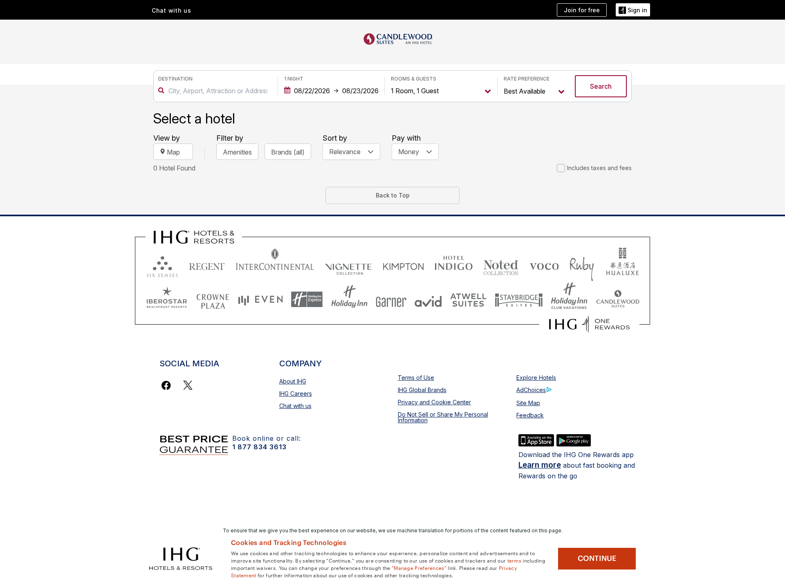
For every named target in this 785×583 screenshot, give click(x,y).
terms (514, 560)
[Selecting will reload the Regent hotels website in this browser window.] (207, 264)
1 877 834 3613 (259, 447)
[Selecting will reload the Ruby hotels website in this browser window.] (582, 264)
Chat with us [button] (171, 10)
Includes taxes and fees (599, 167)
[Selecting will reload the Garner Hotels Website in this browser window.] (391, 299)
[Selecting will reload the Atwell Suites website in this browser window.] (468, 299)
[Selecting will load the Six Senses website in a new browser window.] (162, 264)
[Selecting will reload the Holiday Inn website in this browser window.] (349, 299)
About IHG (292, 381)
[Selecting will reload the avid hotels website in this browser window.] (428, 299)
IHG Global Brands (422, 389)
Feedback (530, 415)
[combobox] (217, 91)
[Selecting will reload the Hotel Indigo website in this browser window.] (454, 264)
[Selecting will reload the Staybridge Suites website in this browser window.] (519, 299)
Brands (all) (288, 152)
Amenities (237, 152)
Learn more (539, 465)
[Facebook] (167, 385)
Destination (175, 79)
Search (601, 86)
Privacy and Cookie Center (434, 402)
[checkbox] (561, 168)
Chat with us (295, 405)
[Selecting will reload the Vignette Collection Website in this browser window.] (348, 264)
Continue (597, 558)
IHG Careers (295, 393)
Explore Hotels (536, 377)
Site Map (528, 402)
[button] (633, 10)
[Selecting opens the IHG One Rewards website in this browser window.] (589, 324)
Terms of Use (416, 377)
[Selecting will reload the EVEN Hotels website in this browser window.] (260, 299)
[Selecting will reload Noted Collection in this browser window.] (501, 264)
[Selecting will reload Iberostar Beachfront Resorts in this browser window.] (167, 299)
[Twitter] (188, 385)
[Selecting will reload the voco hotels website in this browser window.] (544, 264)
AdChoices (531, 389)
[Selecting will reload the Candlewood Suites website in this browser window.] (617, 299)
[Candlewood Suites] (398, 38)
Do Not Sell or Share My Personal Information (443, 417)
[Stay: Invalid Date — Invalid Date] (331, 91)
